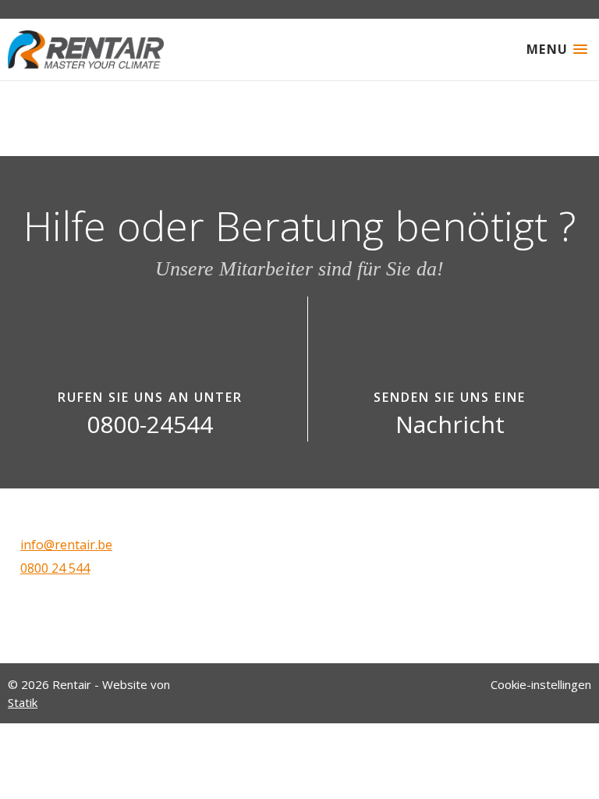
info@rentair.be (66, 544)
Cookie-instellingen (541, 685)
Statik (22, 702)
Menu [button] (547, 49)
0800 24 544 (55, 568)
